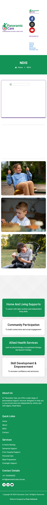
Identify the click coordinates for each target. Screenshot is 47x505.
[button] (34, 44)
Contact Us (33, 49)
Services (32, 48)
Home (31, 43)
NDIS (31, 46)
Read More (16, 406)
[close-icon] (28, 5)
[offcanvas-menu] (28, 2)
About (31, 44)
